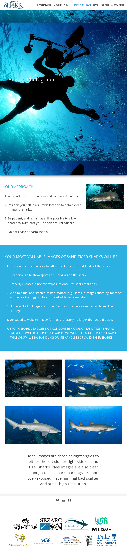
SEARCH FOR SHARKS (101, 5)
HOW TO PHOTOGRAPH (82, 5)
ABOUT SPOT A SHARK (62, 5)
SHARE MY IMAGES (44, 5)
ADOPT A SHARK (117, 5)
